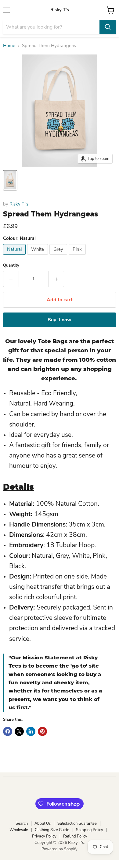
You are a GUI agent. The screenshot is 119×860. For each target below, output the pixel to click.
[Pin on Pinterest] (42, 731)
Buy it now (59, 319)
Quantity (11, 265)
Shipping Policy (89, 830)
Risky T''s (18, 204)
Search (22, 823)
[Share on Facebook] (7, 731)
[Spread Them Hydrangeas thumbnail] (10, 180)
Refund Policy (75, 836)
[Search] (107, 27)
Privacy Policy (44, 836)
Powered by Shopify (59, 849)
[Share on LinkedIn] (30, 731)
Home (9, 45)
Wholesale (18, 830)
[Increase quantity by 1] (56, 279)
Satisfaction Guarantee (77, 823)
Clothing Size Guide (52, 830)
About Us (42, 823)
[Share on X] (19, 731)
